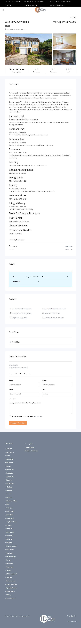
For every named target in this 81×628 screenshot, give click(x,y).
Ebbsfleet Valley (11, 501)
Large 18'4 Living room (19, 318)
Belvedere (9, 462)
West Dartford (10, 598)
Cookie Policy (29, 447)
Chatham (9, 487)
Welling (8, 595)
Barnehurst (10, 452)
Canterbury (10, 483)
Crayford (9, 490)
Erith (7, 504)
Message (12, 399)
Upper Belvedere (11, 588)
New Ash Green (11, 546)
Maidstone (9, 535)
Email (11, 390)
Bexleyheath (10, 469)
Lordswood (10, 532)
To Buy (7, 25)
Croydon (9, 494)
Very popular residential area (54, 318)
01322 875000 (13, 365)
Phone (44, 380)
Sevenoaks (10, 567)
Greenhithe (10, 515)
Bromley (9, 480)
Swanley (9, 577)
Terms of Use (38, 416)
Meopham (9, 539)
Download (68, 246)
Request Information (17, 423)
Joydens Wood (11, 522)
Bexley (8, 466)
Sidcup (8, 570)
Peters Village (11, 556)
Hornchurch (10, 518)
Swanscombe (10, 581)
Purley (8, 560)
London (8, 525)
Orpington (9, 553)
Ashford (9, 449)
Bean (8, 455)
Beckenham (10, 459)
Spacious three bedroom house (55, 309)
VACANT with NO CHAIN (52, 313)
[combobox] (57, 394)
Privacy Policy (29, 444)
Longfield (9, 529)
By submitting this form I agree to (27, 416)
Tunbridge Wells (11, 584)
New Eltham (10, 549)
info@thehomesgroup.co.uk (18, 368)
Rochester (9, 563)
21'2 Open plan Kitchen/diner (21, 309)
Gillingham (10, 508)
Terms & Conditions (31, 451)
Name (11, 380)
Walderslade (10, 591)
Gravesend (10, 511)
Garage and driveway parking (21, 313)
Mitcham (9, 542)
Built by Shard (72, 621)
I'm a (43, 390)
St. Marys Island (11, 574)
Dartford (9, 497)
